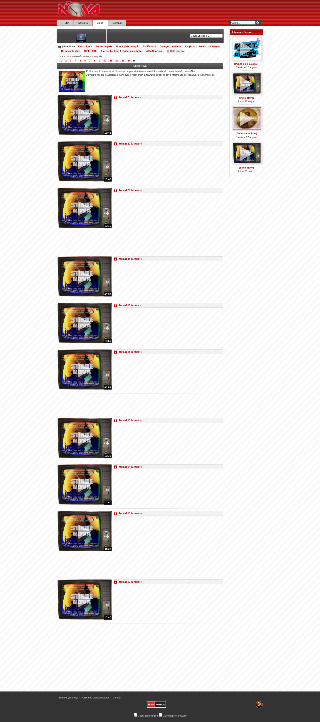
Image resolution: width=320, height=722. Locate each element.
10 (105, 60)
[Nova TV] (116, 9)
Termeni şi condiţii (68, 697)
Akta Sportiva (154, 51)
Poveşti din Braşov (209, 46)
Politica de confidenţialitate (95, 697)
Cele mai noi (177, 51)
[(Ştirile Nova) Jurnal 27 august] (246, 94)
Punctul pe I (85, 46)
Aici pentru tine (109, 51)
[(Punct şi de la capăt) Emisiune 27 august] (246, 60)
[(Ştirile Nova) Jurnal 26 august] (246, 164)
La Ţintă (190, 46)
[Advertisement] (136, 244)
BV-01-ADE (90, 51)
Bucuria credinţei (132, 51)
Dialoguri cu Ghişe (170, 46)
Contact (117, 697)
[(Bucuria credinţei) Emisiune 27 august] (246, 130)
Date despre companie (174, 715)
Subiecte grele (104, 46)
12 (117, 60)
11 (111, 60)
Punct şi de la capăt (127, 46)
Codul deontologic (147, 715)
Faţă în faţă (149, 46)
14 (129, 60)
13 (123, 60)
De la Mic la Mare (70, 51)
